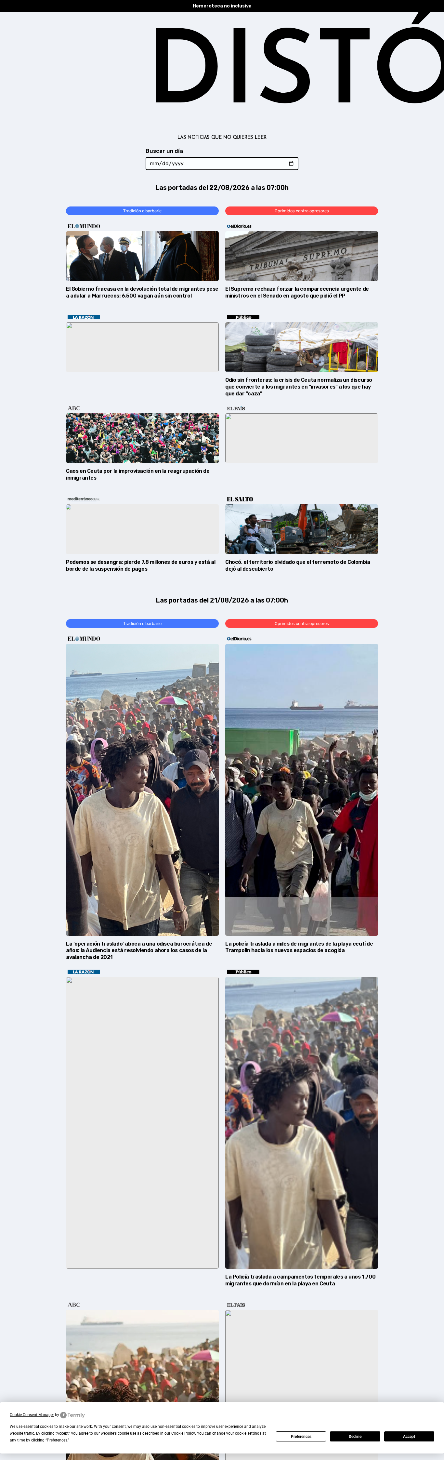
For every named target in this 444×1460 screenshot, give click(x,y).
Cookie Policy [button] (183, 1433)
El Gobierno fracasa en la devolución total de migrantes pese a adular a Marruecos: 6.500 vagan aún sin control (142, 292)
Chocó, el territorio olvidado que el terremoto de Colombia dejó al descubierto (297, 565)
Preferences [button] (57, 1440)
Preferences (301, 1436)
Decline (355, 1436)
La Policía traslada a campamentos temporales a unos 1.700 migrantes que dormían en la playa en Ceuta (300, 1280)
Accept (409, 1436)
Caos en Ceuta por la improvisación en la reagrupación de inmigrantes (138, 474)
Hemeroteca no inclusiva (222, 6)
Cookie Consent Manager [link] (32, 1415)
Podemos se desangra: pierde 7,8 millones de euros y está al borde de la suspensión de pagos (140, 565)
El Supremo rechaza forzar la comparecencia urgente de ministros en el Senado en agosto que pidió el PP (297, 292)
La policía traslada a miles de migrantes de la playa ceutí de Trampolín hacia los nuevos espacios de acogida (299, 947)
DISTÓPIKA (222, 77)
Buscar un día (164, 151)
